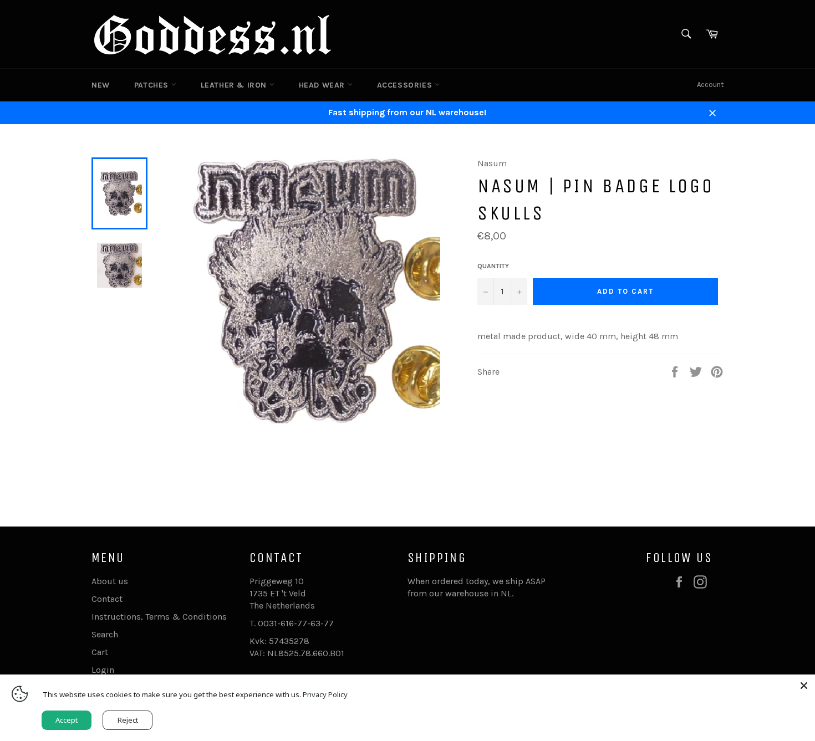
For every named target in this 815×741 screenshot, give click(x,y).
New (100, 85)
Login (102, 670)
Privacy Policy (325, 694)
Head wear (323, 85)
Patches (152, 85)
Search (104, 634)
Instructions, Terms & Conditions (159, 616)
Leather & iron (235, 85)
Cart (99, 652)
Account (710, 84)
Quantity (493, 266)
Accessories (406, 85)
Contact (107, 599)
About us (109, 581)
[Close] (803, 685)
